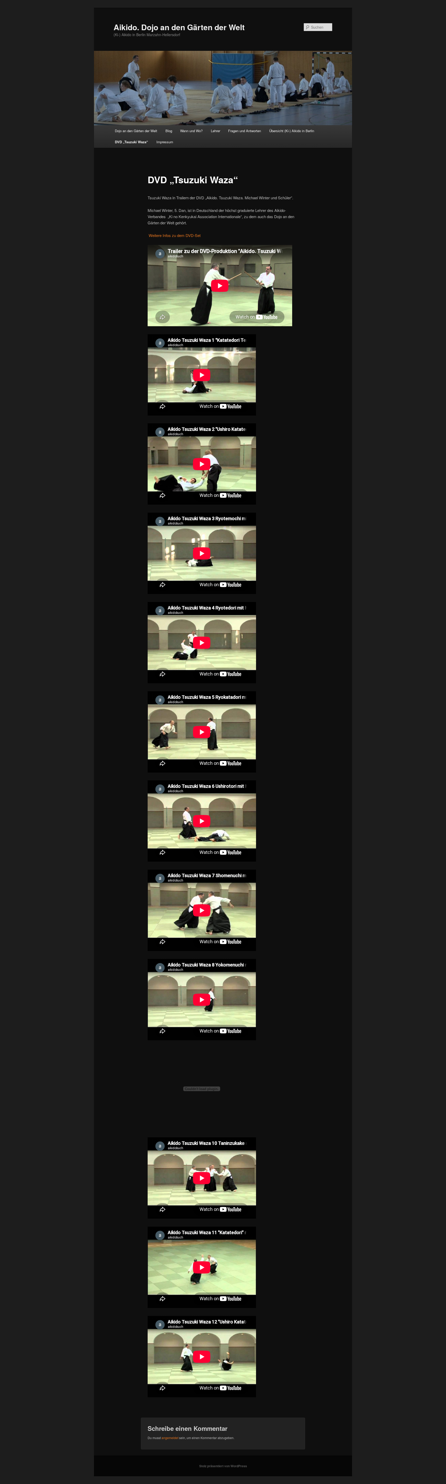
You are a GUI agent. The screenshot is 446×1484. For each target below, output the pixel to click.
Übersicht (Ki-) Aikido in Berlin (291, 130)
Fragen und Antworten (244, 130)
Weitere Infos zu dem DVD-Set (174, 235)
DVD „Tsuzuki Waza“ (131, 141)
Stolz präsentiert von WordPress (223, 1466)
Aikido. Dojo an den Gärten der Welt (179, 27)
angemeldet (170, 1437)
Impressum (164, 141)
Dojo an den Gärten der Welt (136, 130)
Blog (168, 130)
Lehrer (215, 130)
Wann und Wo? (191, 130)
